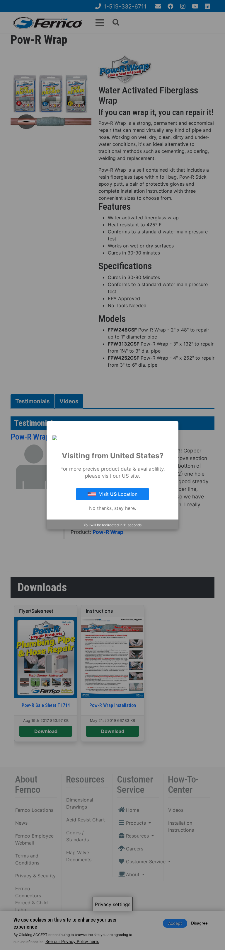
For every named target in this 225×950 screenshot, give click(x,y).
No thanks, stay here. (112, 508)
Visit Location (118, 494)
